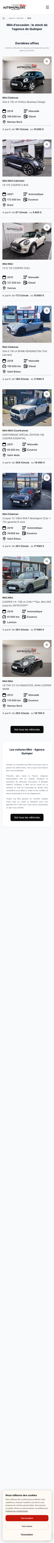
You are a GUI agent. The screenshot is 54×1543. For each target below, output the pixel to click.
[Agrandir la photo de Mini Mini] (47, 227)
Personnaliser (27, 1534)
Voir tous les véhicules (27, 729)
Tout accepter (27, 1518)
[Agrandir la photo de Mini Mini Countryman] (47, 394)
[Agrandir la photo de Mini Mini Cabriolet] (47, 144)
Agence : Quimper (16, 18)
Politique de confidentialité (17, 1511)
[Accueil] (3, 18)
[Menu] (47, 7)
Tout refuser (27, 1526)
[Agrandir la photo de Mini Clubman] (47, 61)
